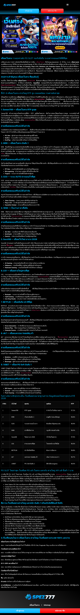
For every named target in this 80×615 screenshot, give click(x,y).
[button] (67, 4)
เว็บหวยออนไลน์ (16, 216)
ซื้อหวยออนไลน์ (63, 337)
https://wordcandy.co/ (8, 85)
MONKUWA (31, 80)
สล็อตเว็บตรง (40, 62)
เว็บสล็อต (13, 187)
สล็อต (3, 153)
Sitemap (47, 605)
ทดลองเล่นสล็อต (39, 99)
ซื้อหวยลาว (10, 245)
